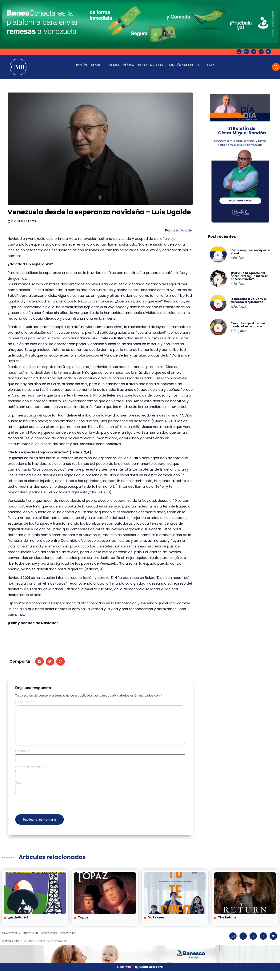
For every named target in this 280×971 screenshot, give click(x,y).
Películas (146, 65)
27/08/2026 (238, 284)
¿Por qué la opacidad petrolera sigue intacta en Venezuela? (249, 276)
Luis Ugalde (183, 230)
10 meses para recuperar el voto (250, 251)
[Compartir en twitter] (50, 661)
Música (128, 65)
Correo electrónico (30, 766)
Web (18, 782)
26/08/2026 (238, 307)
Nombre (22, 750)
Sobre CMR (205, 65)
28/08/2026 (238, 258)
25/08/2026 (238, 331)
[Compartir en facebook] (39, 661)
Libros (161, 65)
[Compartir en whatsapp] (60, 661)
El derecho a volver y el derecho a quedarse (248, 300)
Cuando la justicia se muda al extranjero (247, 325)
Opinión (81, 65)
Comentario (25, 702)
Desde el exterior (105, 65)
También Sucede (181, 65)
